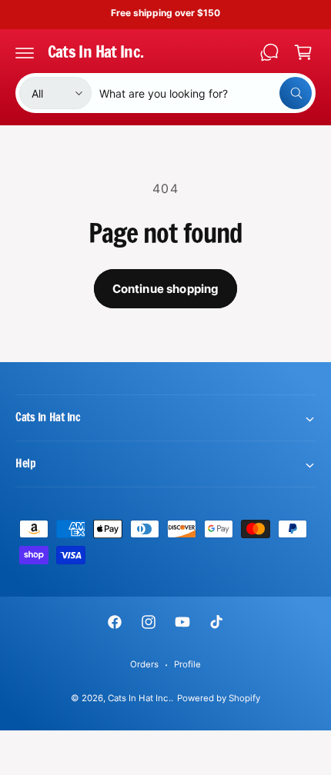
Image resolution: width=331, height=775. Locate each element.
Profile (187, 664)
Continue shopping (165, 288)
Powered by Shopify (218, 698)
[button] (25, 52)
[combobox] (205, 93)
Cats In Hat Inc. (139, 698)
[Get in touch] (269, 52)
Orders (144, 664)
